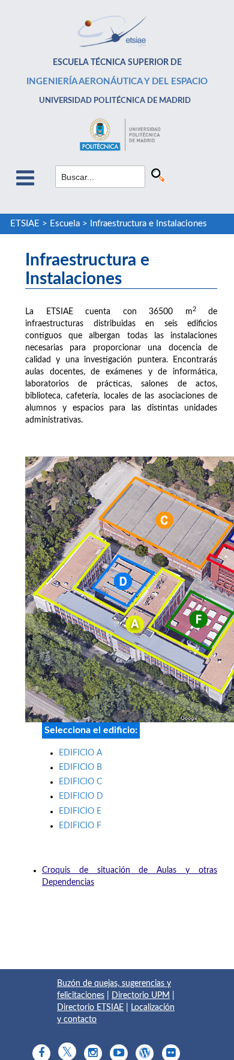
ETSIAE (25, 223)
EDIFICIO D (81, 796)
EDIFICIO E (80, 811)
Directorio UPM (141, 995)
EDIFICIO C (80, 782)
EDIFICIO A (80, 753)
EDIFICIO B (80, 767)
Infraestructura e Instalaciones (148, 223)
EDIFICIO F (80, 826)
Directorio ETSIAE (90, 1007)
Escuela (65, 223)
